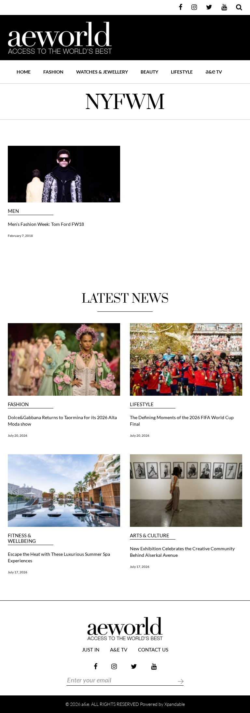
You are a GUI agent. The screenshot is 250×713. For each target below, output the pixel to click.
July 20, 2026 (17, 435)
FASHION (53, 72)
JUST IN (90, 650)
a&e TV (118, 650)
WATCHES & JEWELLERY (102, 72)
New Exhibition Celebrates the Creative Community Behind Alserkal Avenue (182, 552)
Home (24, 72)
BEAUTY (149, 72)
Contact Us (153, 650)
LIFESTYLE (182, 72)
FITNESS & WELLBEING (22, 538)
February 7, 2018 (20, 236)
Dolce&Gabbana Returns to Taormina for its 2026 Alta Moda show (62, 421)
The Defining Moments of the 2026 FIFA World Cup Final (182, 421)
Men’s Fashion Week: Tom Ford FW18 (46, 224)
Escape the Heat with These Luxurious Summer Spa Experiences (59, 557)
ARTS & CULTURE (149, 535)
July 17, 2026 (17, 572)
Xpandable (174, 704)
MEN (13, 211)
